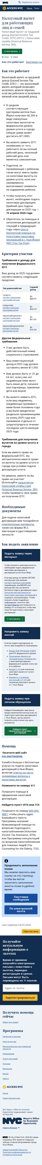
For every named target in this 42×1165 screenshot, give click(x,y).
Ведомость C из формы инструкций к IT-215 (19, 678)
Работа (6, 1078)
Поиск (36, 8)
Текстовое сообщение (21, 898)
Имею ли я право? (10, 1022)
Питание (6, 1064)
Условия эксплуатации (12, 1154)
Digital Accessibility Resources (15, 1150)
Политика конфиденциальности (17, 1152)
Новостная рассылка (11, 1098)
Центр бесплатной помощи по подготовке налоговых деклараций (19, 593)
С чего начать (11, 51)
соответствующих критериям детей (11, 309)
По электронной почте (21, 910)
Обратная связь (30, 931)
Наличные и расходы (12, 1036)
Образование (8, 1054)
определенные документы (18, 524)
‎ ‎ (12, 756)
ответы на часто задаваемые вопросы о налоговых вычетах (17, 776)
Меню (29, 8)
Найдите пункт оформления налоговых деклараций (20, 731)
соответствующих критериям (17, 582)
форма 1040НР (29, 651)
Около (5, 1093)
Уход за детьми (9, 1041)
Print (6, 57)
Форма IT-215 (15, 669)
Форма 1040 (14, 651)
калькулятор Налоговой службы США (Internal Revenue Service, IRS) (19, 486)
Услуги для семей (10, 1059)
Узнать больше (10, 1128)
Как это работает (13, 62)
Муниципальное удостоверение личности (17, 1047)
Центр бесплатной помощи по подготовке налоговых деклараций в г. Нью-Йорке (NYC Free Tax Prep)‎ (23, 236)
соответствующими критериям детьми (11, 298)
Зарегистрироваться (20, 997)
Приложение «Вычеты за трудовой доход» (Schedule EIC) (22, 657)
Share (15, 57)
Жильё (5, 1074)
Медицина (7, 1069)
